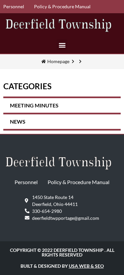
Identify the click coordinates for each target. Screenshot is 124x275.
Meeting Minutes (34, 105)
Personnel (13, 6)
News (17, 121)
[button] (62, 44)
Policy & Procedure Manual (62, 6)
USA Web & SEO (86, 266)
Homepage (58, 61)
